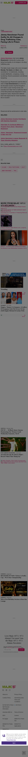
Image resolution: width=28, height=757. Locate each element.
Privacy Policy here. (11, 740)
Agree (14, 743)
